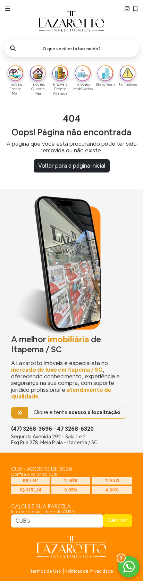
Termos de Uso (45, 571)
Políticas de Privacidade (89, 571)
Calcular (117, 520)
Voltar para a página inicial (71, 165)
